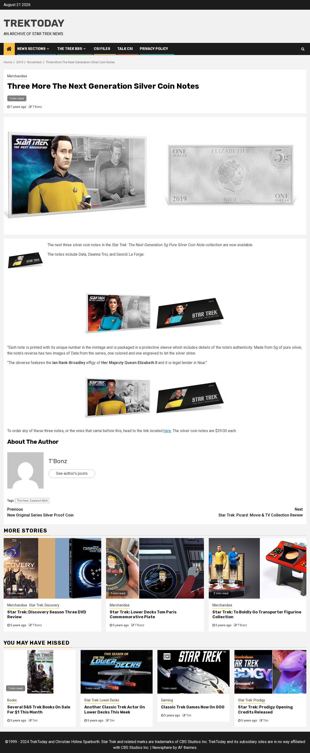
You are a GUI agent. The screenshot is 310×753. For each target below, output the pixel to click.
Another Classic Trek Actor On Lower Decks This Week (114, 709)
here (167, 430)
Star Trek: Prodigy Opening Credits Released (265, 709)
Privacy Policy (154, 49)
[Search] (303, 49)
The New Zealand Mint (32, 500)
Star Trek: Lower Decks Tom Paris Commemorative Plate (143, 614)
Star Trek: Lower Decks (101, 700)
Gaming (167, 700)
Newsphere (162, 747)
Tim (35, 720)
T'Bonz (37, 107)
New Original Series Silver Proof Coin (40, 512)
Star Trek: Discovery (44, 605)
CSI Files (102, 49)
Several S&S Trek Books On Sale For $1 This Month (38, 709)
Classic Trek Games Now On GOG (193, 707)
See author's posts (72, 473)
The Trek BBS (69, 49)
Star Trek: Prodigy (251, 700)
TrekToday (34, 23)
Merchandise (17, 76)
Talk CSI (125, 49)
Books (12, 700)
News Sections (31, 49)
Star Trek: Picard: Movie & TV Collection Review (260, 512)
